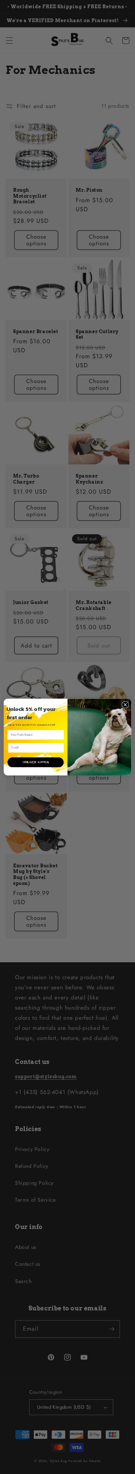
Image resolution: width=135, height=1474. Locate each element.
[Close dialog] (125, 705)
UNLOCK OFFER (35, 762)
